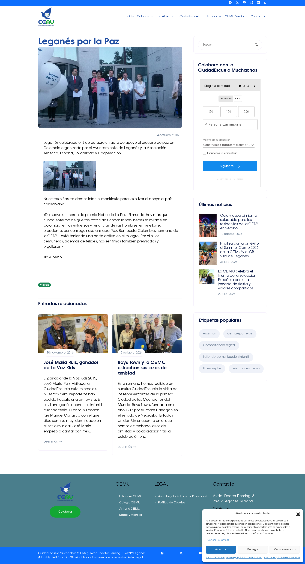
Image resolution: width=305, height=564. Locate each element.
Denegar (253, 549)
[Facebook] (230, 3)
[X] (237, 3)
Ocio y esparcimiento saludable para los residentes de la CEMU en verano (240, 222)
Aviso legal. (136, 557)
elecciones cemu (246, 368)
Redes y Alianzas (130, 515)
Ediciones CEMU (130, 496)
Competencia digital (219, 345)
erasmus (209, 333)
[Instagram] (251, 3)
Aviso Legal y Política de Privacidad (244, 558)
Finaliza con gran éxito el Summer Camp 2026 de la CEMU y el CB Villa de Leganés (239, 250)
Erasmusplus (212, 368)
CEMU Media (234, 16)
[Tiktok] (265, 3)
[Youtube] (244, 3)
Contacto (258, 16)
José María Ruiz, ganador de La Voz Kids (71, 365)
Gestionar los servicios (218, 540)
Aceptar (220, 549)
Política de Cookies (215, 558)
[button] (298, 514)
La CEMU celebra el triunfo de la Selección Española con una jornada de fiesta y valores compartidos (237, 280)
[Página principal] (65, 491)
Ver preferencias (284, 549)
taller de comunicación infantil (226, 357)
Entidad (212, 16)
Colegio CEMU (129, 502)
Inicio (130, 16)
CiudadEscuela (190, 16)
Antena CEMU (129, 508)
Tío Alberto (165, 16)
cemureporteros (239, 333)
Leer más (51, 441)
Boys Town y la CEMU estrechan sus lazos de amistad (142, 367)
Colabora (143, 16)
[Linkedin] (258, 3)
